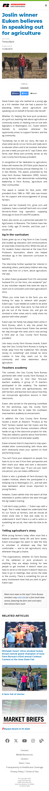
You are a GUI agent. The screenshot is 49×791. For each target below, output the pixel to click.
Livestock (24, 88)
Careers (24, 758)
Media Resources (24, 754)
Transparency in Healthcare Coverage (24, 767)
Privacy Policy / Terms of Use (25, 771)
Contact (25, 750)
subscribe (21, 597)
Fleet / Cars (24, 763)
